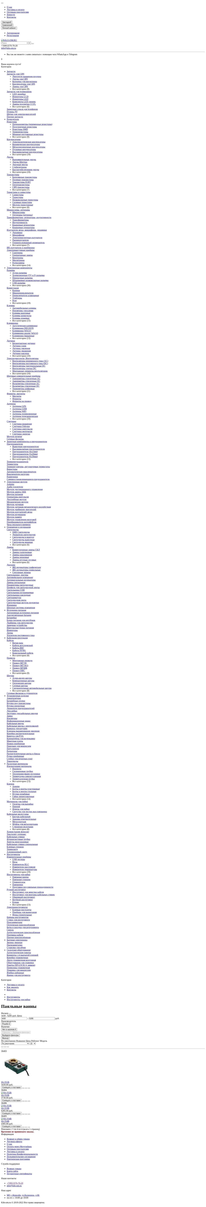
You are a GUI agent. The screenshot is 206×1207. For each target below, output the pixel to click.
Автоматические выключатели (21, 471)
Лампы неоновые (20, 557)
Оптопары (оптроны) (22, 215)
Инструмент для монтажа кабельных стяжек (33, 894)
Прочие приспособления (18, 937)
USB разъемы (18, 283)
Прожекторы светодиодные (20, 585)
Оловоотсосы (18, 882)
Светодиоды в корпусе (23, 537)
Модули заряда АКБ (16, 492)
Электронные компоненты (19, 268)
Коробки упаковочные (17, 957)
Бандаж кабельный (21, 816)
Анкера (15, 786)
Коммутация (13, 288)
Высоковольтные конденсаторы (27, 152)
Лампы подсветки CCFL (24, 104)
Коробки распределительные (20, 733)
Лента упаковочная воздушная (21, 960)
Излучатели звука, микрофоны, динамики (27, 230)
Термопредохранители (17, 461)
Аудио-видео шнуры (22, 678)
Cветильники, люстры (17, 575)
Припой (16, 806)
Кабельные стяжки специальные (22, 844)
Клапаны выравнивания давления (23, 731)
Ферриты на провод (21, 401)
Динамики (17, 232)
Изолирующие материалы (19, 766)
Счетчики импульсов (22, 429)
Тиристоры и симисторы (19, 192)
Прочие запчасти (15, 117)
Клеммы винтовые (21, 313)
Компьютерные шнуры (23, 680)
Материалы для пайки (17, 801)
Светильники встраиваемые (20, 592)
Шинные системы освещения (21, 607)
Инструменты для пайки (18, 874)
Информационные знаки (18, 721)
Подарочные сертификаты (19, 1173)
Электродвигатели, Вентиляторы (23, 358)
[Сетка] (2, 1046)
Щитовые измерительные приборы (23, 376)
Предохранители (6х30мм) (25, 456)
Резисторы (12, 122)
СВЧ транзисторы (20, 187)
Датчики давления (21, 348)
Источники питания (16, 610)
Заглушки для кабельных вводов (22, 713)
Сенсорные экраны (21, 572)
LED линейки (19, 94)
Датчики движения (21, 351)
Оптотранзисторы (21, 184)
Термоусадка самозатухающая (26, 776)
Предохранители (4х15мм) (25, 451)
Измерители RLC (20, 864)
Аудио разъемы (19, 273)
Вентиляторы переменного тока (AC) (30, 361)
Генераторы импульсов (18, 497)
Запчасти (11, 71)
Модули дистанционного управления (25, 489)
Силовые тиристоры (22, 202)
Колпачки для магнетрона (24, 81)
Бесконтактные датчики (23, 343)
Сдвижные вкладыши (22, 826)
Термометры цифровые (23, 388)
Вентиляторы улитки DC (24, 368)
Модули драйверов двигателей (21, 509)
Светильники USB (16, 590)
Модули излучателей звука (19, 512)
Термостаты (12, 464)
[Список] (5, 1046)
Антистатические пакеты (19, 952)
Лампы (10, 547)
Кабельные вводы (15, 723)
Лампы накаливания (22, 555)
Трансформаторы (20, 220)
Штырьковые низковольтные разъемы (30, 280)
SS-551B (5, 1082)
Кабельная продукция (17, 638)
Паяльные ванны (20, 877)
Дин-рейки (12, 711)
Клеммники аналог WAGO (25, 333)
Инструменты (13, 854)
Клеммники (12, 323)
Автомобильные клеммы (24, 308)
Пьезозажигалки (14, 945)
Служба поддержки (10, 1164)
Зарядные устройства (17, 625)
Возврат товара (14, 1168)
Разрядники (12, 477)
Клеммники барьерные (23, 336)
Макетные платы (15, 741)
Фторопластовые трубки (18, 839)
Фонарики (12, 605)
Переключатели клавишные (25, 295)
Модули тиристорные (22, 205)
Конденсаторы (14, 139)
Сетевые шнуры (20, 685)
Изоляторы (12, 718)
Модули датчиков (15, 504)
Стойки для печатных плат (20, 758)
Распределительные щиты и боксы (23, 753)
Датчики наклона (20, 353)
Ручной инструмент (16, 889)
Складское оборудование (19, 950)
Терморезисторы (20, 132)
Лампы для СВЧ (20, 86)
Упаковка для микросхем (19, 970)
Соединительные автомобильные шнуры (32, 688)
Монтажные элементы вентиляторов (30, 371)
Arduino (10, 484)
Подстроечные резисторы (24, 127)
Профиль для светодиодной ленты (23, 587)
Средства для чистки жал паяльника (29, 811)
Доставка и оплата (15, 9)
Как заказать (13, 987)
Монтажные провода (22, 660)
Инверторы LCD (20, 96)
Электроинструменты (17, 907)
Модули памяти (14, 517)
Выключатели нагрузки (18, 474)
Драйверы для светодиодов (20, 623)
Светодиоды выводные (23, 539)
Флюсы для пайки (21, 809)
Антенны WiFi (19, 411)
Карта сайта (12, 1171)
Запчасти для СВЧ (15, 74)
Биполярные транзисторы (24, 177)
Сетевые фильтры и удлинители (22, 693)
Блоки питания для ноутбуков (21, 620)
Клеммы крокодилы (21, 315)
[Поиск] (33, 43)
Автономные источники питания (23, 612)
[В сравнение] (29, 1088)
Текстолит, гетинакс (16, 834)
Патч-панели (13, 748)
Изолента (16, 769)
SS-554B (5, 1121)
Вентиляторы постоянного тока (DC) (30, 363)
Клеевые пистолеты (21, 910)
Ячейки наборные (15, 972)
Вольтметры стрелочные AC (26, 383)
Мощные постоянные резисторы (27, 134)
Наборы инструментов (17, 917)
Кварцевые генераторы (23, 227)
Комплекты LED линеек (24, 101)
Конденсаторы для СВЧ (23, 84)
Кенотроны (17, 258)
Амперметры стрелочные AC (26, 378)
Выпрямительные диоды (24, 159)
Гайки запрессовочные (23, 796)
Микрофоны (18, 235)
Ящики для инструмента (18, 975)
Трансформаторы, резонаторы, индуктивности (29, 217)
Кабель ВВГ (18, 648)
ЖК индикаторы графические (26, 567)
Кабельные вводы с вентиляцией (22, 726)
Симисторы (18, 195)
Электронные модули (17, 482)
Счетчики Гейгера (21, 426)
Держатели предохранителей (20, 708)
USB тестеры (18, 859)
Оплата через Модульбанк (19, 1146)
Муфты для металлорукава (25, 824)
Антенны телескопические (25, 416)
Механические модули (17, 502)
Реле (14, 300)
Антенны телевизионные (24, 414)
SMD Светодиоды (21, 532)
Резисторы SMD (20, 129)
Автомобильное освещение (20, 577)
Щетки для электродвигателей (21, 114)
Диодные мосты (20, 164)
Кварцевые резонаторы (23, 225)
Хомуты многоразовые (18, 842)
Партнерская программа (18, 1159)
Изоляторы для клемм (22, 310)
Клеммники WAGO (21, 331)
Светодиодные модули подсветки (23, 602)
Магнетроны (18, 260)
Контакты (11, 17)
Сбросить (6, 1032)
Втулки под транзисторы (19, 703)
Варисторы (12, 469)
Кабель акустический (22, 645)
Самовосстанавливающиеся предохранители (28, 479)
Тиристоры (17, 197)
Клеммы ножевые (20, 318)
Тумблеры (17, 298)
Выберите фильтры (21, 1032)
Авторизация (13, 33)
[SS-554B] (6, 1118)
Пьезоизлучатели (20, 240)
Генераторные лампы (22, 255)
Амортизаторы (14, 698)
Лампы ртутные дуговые (24, 560)
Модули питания (15, 494)
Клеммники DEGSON (23, 328)
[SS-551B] (16, 1079)
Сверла (10, 930)
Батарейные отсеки (16, 701)
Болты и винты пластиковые (26, 789)
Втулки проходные (16, 706)
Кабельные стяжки (16, 837)
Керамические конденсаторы (26, 144)
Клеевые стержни (15, 847)
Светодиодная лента (16, 600)
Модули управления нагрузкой (21, 519)
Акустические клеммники (24, 325)
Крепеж (10, 784)
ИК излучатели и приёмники (21, 247)
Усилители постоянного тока (20, 635)
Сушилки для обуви (16, 947)
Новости (11, 14)
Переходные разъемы (22, 278)
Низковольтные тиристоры (25, 200)
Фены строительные (22, 915)
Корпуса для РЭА (15, 736)
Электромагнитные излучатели (27, 237)
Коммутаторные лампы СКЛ (26, 550)
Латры (10, 633)
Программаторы (14, 922)
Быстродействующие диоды (25, 169)
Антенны (11, 404)
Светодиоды (13, 529)
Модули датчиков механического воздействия (29, 507)
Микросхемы (18, 212)
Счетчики (11, 421)
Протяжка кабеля (15, 935)
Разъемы (11, 270)
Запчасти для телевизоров (19, 91)
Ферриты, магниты (16, 393)
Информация (7, 1134)
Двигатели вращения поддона (26, 76)
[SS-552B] (6, 1092)
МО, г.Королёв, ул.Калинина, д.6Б (23, 1195)
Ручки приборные (15, 756)
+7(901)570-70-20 (15, 1183)
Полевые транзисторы (23, 179)
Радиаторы (12, 751)
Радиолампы (18, 263)
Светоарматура (14, 597)
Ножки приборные (16, 743)
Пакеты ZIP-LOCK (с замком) (21, 965)
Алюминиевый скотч (17, 852)
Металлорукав (19, 821)
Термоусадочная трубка (23, 779)
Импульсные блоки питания (20, 628)
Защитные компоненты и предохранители (27, 441)
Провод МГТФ (19, 663)
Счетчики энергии (21, 434)
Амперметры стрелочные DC (26, 381)
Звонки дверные (14, 942)
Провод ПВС (18, 670)
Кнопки (16, 290)
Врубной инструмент (22, 899)
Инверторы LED (20, 99)
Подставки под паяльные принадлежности (32, 887)
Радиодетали (13, 119)
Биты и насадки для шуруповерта (23, 927)
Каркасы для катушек (17, 728)
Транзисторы (13, 174)
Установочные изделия (18, 696)
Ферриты (16, 398)
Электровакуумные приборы (20, 250)
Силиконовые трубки (22, 771)
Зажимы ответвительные (24, 819)
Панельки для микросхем (19, 746)
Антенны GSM (19, 409)
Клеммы (11, 305)
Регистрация (13, 35)
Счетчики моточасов (22, 431)
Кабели (10, 640)
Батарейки (12, 618)
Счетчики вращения (22, 424)
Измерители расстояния (23, 867)
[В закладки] (26, 1088)
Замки (10, 716)
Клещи (15, 902)
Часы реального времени (19, 524)
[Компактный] (8, 1046)
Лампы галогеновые (22, 552)
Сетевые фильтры (15, 439)
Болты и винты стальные (24, 791)
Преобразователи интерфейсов (21, 522)
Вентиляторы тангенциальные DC (28, 366)
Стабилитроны (19, 167)
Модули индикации (16, 514)
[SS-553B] (6, 1105)
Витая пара (17, 643)
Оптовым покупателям (18, 12)
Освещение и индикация (19, 527)
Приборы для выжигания (24, 912)
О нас (9, 7)
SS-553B (5, 1108)
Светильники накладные (19, 595)
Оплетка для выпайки (22, 804)
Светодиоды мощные (22, 542)
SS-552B (5, 1095)
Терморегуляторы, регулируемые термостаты (28, 466)
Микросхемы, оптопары (18, 210)
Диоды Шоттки (19, 162)
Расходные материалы (17, 764)
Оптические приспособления (21, 925)
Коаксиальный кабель (22, 653)
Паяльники (17, 884)
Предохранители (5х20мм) (25, 454)
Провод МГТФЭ (20, 665)
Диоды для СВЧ (20, 79)
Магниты (16, 396)
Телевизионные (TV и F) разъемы (28, 275)
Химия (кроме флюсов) (18, 831)
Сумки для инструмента (18, 920)
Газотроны (17, 252)
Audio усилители (15, 487)
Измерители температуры (24, 869)
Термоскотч (12, 849)
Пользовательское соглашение (21, 1156)
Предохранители (15, 444)
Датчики (11, 341)
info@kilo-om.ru (8, 48)
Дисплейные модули (16, 499)
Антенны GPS (19, 406)
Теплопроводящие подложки (26, 774)
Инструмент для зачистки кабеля (28, 892)
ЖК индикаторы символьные (26, 570)
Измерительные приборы (19, 857)
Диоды (10, 157)
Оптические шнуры (21, 683)
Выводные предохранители (25, 446)
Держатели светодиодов (23, 534)
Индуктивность (19, 222)
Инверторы (12, 630)
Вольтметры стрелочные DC (26, 386)
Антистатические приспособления (23, 932)
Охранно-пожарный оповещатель (28, 242)
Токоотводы (12, 761)
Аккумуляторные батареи (19, 615)
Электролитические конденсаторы (28, 142)
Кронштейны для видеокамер (21, 738)
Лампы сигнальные (16, 582)
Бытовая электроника (17, 940)
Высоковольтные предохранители (28, 449)
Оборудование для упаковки (20, 962)
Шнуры (10, 675)
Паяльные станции (21, 879)
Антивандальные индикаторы (21, 580)
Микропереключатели (22, 293)
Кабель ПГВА (19, 650)
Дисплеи (11, 565)
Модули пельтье (14, 436)
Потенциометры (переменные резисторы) (32, 124)
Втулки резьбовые (21, 794)
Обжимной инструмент (23, 897)
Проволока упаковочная (18, 967)
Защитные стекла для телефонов (22, 109)
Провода (11, 658)
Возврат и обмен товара (18, 1139)
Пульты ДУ (12, 111)
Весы (14, 862)
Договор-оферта (14, 1141)
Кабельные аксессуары (18, 814)
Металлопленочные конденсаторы (28, 147)
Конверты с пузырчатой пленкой (22, 955)
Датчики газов (19, 346)
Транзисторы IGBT (21, 182)
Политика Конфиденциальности (22, 1154)
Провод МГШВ (19, 668)
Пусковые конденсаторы (24, 149)
